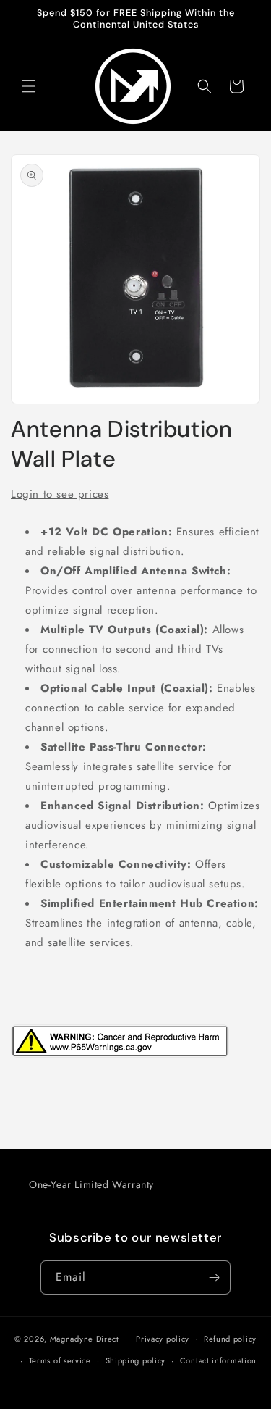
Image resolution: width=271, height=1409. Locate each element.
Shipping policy (136, 1360)
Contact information (218, 1360)
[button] (29, 86)
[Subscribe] (214, 1277)
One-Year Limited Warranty (91, 1184)
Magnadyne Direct (84, 1338)
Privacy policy (162, 1339)
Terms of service (60, 1360)
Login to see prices (59, 494)
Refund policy (230, 1339)
